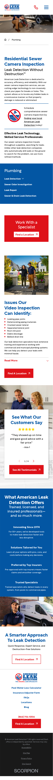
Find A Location (17, 373)
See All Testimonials (25, 469)
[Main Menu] (46, 7)
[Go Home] (5, 40)
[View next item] (33, 461)
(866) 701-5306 (26, 716)
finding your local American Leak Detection (33, 121)
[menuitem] (12, 178)
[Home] (12, 7)
